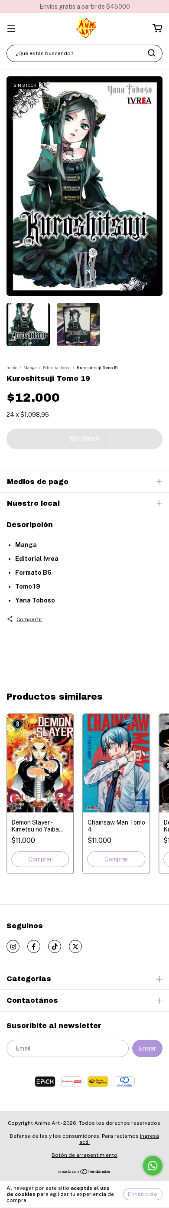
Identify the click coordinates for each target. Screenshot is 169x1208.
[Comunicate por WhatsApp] (152, 1165)
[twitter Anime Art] (75, 946)
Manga (30, 367)
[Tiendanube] (85, 1173)
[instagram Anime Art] (13, 946)
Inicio (11, 367)
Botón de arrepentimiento (84, 1155)
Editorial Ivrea (57, 367)
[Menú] (11, 29)
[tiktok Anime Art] (54, 946)
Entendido (143, 1194)
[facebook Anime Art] (33, 946)
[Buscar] (151, 53)
